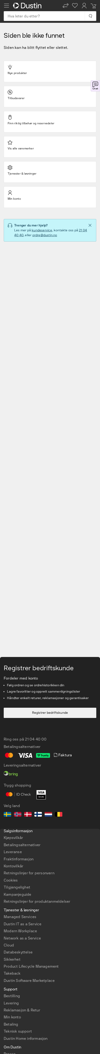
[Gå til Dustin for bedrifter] (28, 5)
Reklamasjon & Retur (22, 1010)
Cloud (9, 945)
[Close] (90, 225)
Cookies (11, 880)
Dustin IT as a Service (22, 924)
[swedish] (7, 815)
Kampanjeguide (17, 894)
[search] (90, 16)
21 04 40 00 (36, 739)
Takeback (12, 973)
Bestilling (12, 996)
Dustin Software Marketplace (29, 980)
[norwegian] (17, 815)
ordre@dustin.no (44, 235)
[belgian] (58, 815)
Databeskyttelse (18, 952)
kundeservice (42, 230)
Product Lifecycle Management (31, 966)
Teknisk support (18, 1031)
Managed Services (20, 917)
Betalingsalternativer (22, 845)
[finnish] (38, 815)
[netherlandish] (48, 815)
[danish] (28, 815)
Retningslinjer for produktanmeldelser (37, 901)
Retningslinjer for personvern (29, 873)
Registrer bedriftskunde (50, 713)
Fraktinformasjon (18, 859)
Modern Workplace (20, 931)
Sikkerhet (12, 959)
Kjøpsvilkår (13, 837)
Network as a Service (22, 938)
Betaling (11, 1024)
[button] (65, 5)
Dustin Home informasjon (26, 1038)
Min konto (12, 1017)
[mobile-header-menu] (6, 5)
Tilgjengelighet (17, 887)
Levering (11, 1003)
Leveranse (13, 852)
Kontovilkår (13, 866)
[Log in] (84, 5)
